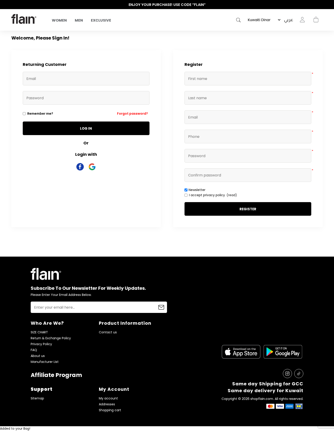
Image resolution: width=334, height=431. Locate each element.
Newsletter (197, 190)
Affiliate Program (56, 375)
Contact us (108, 332)
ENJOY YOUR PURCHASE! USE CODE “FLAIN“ (167, 4)
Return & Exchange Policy (51, 338)
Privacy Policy (41, 344)
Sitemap (37, 398)
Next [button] (320, 4)
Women (59, 20)
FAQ (34, 350)
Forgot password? (132, 113)
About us (38, 356)
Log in (86, 128)
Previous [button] (13, 4)
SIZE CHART (39, 332)
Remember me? (40, 113)
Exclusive (101, 20)
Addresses (107, 404)
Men (79, 20)
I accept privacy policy (207, 195)
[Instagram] (287, 373)
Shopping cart (316, 20)
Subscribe (161, 307)
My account (108, 398)
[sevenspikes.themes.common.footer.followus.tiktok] (298, 373)
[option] (167, 4)
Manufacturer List (45, 362)
